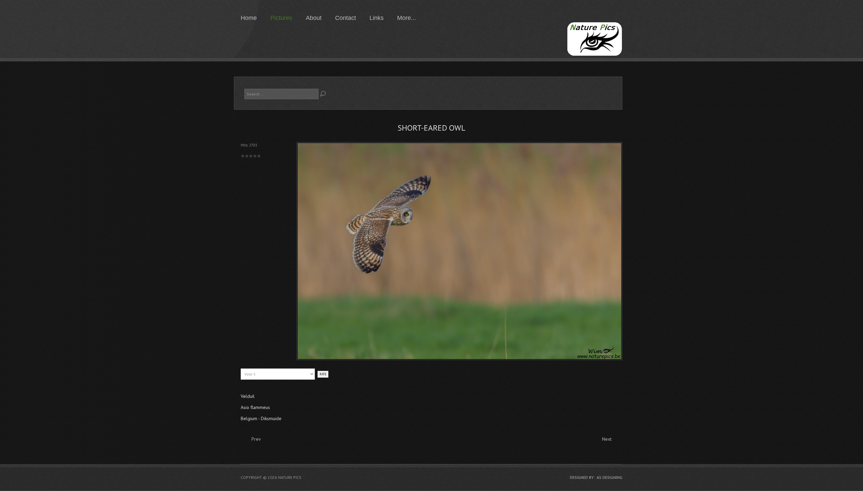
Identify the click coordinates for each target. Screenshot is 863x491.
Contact (345, 18)
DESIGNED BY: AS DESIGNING (596, 477)
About (314, 18)
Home (249, 18)
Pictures (281, 18)
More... (406, 18)
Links (376, 18)
